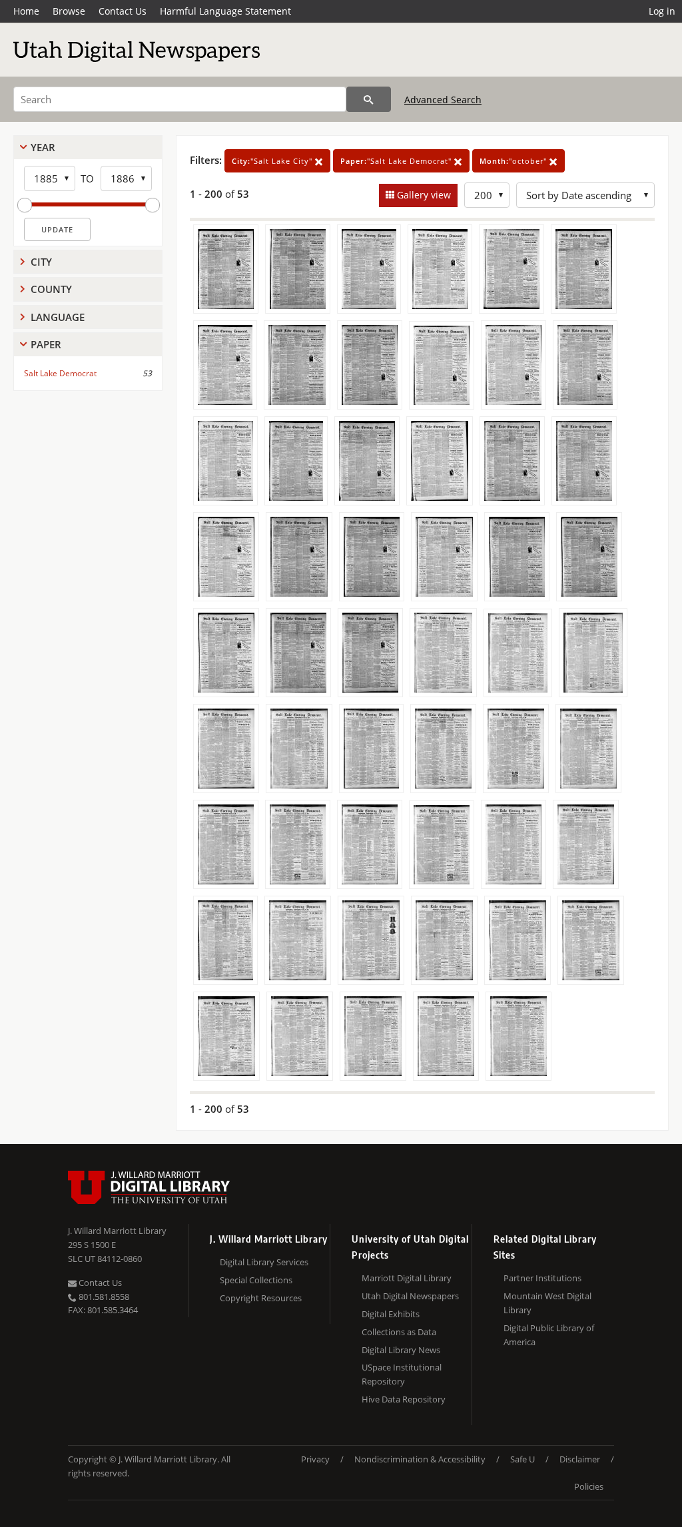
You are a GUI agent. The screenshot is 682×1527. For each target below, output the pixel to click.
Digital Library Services (264, 1262)
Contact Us (123, 11)
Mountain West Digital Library (547, 1303)
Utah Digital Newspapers (410, 1296)
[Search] (368, 99)
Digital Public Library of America (549, 1335)
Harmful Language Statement (225, 11)
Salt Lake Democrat (60, 373)
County (51, 289)
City (41, 261)
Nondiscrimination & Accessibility (420, 1459)
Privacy (315, 1459)
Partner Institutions (542, 1278)
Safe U (522, 1459)
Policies (588, 1486)
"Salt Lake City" (273, 161)
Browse (69, 11)
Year (43, 147)
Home (26, 11)
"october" (514, 161)
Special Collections (256, 1280)
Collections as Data (399, 1332)
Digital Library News (401, 1350)
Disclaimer (579, 1459)
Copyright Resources (261, 1298)
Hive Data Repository (404, 1399)
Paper (46, 344)
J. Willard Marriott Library (117, 1231)
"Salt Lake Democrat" (397, 161)
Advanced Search (443, 99)
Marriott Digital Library (407, 1278)
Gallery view (422, 194)
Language (58, 317)
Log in (662, 11)
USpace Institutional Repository (402, 1374)
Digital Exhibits (391, 1314)
